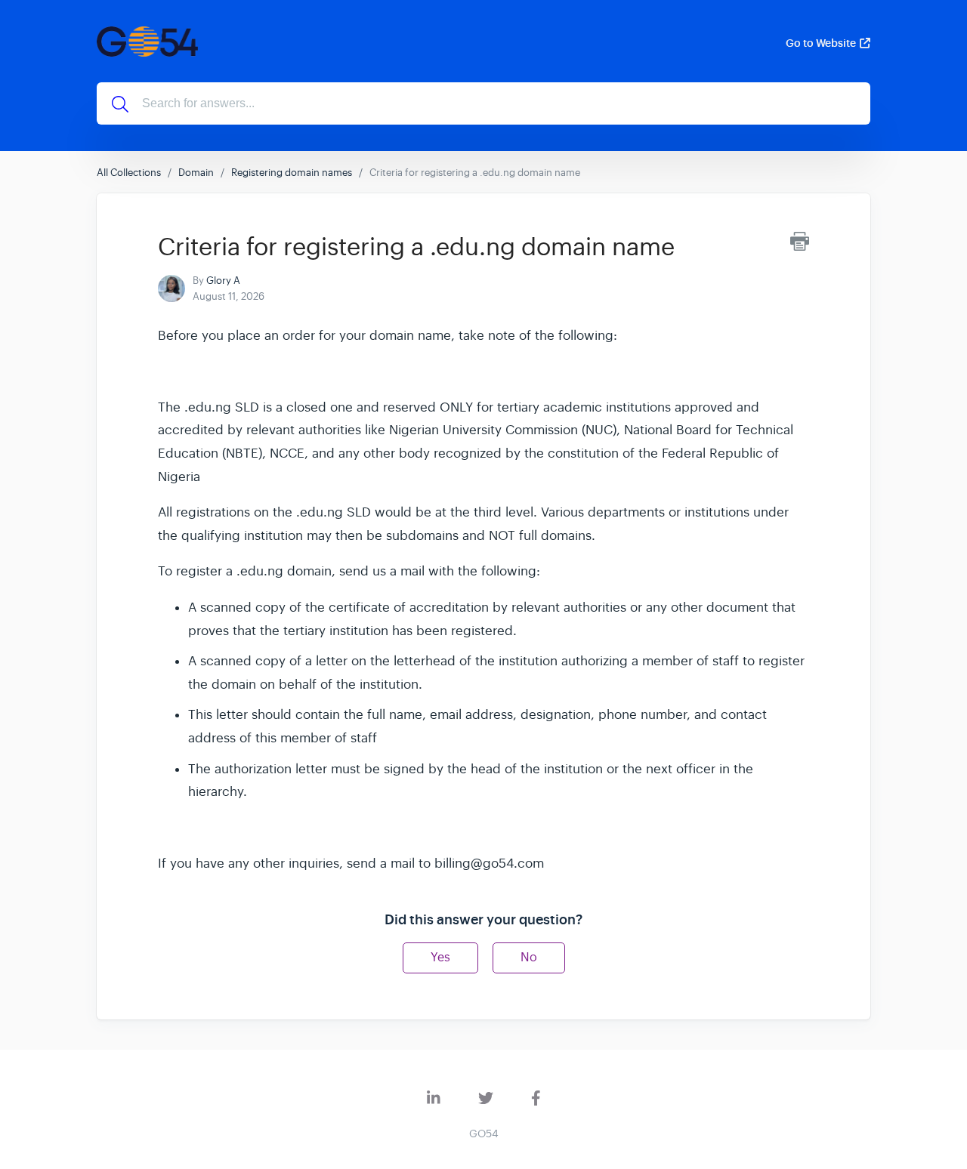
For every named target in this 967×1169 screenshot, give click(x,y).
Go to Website (821, 43)
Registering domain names (291, 172)
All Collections (129, 172)
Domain (196, 172)
